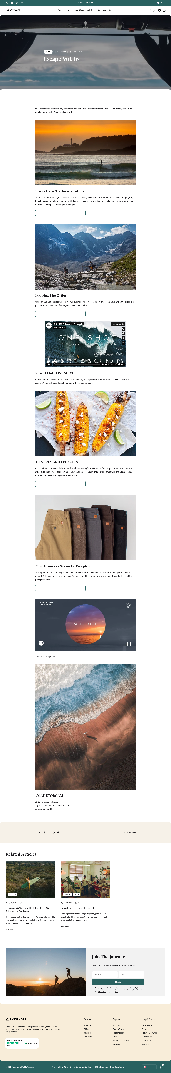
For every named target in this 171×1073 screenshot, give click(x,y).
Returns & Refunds (149, 1033)
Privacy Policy (68, 1067)
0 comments (131, 832)
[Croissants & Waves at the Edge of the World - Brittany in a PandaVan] (30, 879)
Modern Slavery (109, 1067)
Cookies (76, 1067)
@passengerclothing (44, 809)
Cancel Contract (119, 1067)
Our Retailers (147, 1037)
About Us (116, 1025)
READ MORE (60, 213)
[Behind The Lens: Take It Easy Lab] (85, 879)
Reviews (116, 1044)
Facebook (88, 1037)
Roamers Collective (121, 1041)
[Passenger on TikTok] (17, 3)
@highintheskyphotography (48, 802)
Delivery (145, 1029)
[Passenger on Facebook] (22, 3)
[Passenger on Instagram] (7, 3)
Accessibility (83, 1067)
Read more (9, 930)
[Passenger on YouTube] (12, 3)
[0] (159, 10)
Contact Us (146, 1041)
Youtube (87, 1033)
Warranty (145, 1044)
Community (12, 894)
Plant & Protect (119, 1029)
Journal (116, 1037)
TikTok (86, 1029)
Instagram (88, 1025)
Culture (48, 52)
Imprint (90, 1067)
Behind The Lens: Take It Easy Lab (78, 908)
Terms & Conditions (57, 1067)
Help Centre (147, 1025)
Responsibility (118, 1033)
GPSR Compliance (99, 1067)
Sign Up (118, 982)
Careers (116, 1048)
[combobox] (161, 3)
